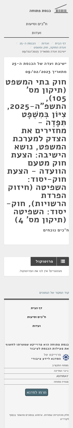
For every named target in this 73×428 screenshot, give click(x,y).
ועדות (36, 32)
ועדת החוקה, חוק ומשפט (50, 47)
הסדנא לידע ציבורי (46, 358)
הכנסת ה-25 (28, 43)
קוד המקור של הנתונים (54, 292)
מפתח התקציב (60, 365)
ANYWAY (62, 376)
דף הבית (60, 43)
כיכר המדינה (61, 371)
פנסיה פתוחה (61, 382)
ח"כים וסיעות (36, 24)
